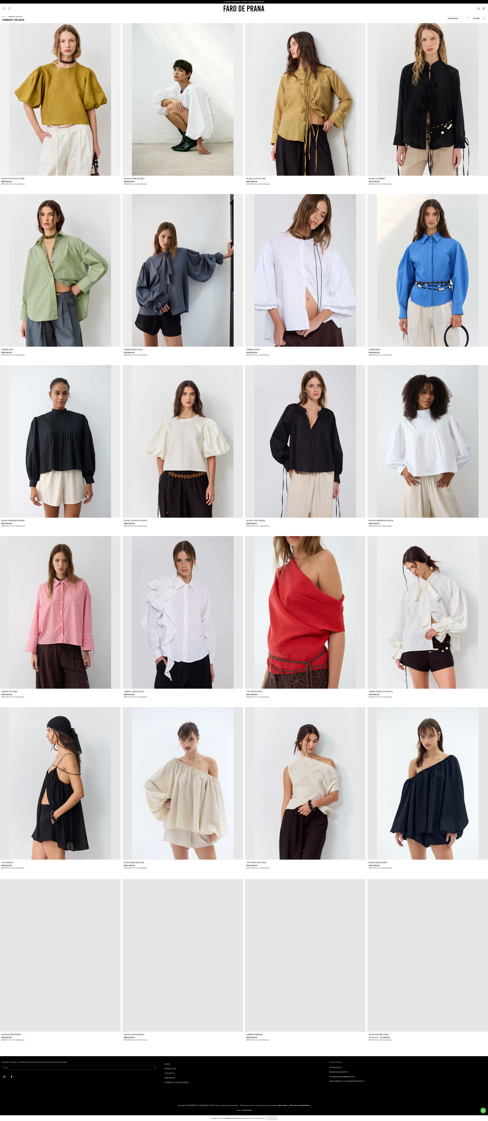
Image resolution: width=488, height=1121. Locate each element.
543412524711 (335, 1067)
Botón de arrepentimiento (300, 1105)
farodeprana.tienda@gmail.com (342, 1077)
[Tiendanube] (244, 1110)
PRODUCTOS (170, 1069)
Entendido (272, 1118)
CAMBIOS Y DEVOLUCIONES (177, 1082)
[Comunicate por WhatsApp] (483, 1110)
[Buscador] (9, 9)
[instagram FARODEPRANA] (4, 1077)
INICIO (167, 1064)
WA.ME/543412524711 (338, 1072)
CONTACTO (170, 1073)
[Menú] (4, 9)
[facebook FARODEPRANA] (11, 1077)
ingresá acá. (282, 1105)
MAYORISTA (170, 1078)
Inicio (4, 17)
